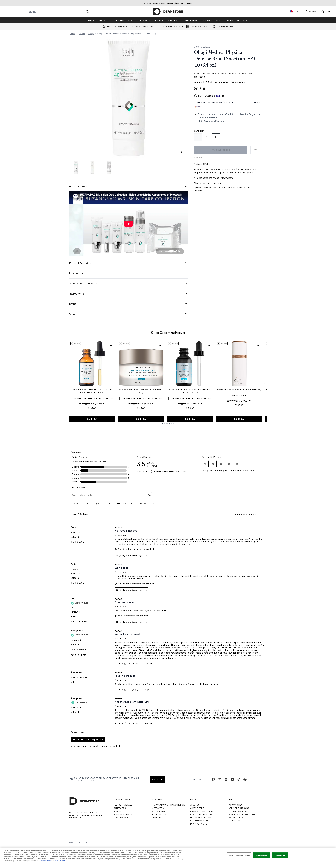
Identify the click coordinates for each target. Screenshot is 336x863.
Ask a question (238, 82)
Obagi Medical (202, 47)
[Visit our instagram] (226, 779)
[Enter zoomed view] (182, 152)
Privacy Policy (235, 805)
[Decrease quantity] (198, 137)
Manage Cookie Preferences (83, 812)
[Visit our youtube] (232, 779)
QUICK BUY (92, 419)
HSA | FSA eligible (206, 95)
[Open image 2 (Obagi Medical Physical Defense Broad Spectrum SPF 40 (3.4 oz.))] (92, 167)
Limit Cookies (261, 855)
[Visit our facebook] (213, 779)
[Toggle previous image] (71, 98)
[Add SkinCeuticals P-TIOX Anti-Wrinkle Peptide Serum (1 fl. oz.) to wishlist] (209, 345)
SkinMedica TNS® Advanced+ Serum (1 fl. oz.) (239, 389)
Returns (118, 811)
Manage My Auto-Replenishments (168, 805)
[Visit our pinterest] (245, 779)
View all (257, 102)
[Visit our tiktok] (239, 779)
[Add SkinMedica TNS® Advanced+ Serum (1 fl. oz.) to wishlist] (258, 345)
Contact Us (120, 808)
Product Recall (237, 817)
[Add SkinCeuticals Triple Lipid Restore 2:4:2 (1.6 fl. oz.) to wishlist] (160, 345)
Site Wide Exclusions (239, 808)
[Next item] (265, 382)
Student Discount (199, 820)
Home (72, 33)
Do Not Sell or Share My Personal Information (86, 816)
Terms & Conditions (238, 811)
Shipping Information (124, 814)
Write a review (222, 82)
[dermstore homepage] (168, 11)
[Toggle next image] (186, 98)
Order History (159, 817)
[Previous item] (71, 382)
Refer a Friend (159, 814)
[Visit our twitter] (220, 779)
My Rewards (158, 808)
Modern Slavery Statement (242, 814)
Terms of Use (59, 861)
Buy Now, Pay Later (199, 824)
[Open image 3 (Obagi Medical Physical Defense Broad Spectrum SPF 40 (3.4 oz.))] (109, 167)
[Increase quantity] (216, 137)
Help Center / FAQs (123, 805)
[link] (310, 11)
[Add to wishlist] (255, 150)
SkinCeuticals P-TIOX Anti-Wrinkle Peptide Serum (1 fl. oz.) (190, 391)
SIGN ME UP (157, 779)
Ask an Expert (197, 808)
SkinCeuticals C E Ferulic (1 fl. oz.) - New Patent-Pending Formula (92, 391)
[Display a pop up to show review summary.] (103, 403)
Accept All (280, 855)
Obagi (91, 33)
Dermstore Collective (201, 814)
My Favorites (158, 811)
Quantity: (199, 131)
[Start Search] (87, 12)
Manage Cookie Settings (239, 855)
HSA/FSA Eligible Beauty (201, 811)
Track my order (122, 817)
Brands (82, 33)
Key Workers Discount (201, 817)
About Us (194, 805)
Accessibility (235, 820)
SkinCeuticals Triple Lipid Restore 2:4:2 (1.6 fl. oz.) (141, 391)
